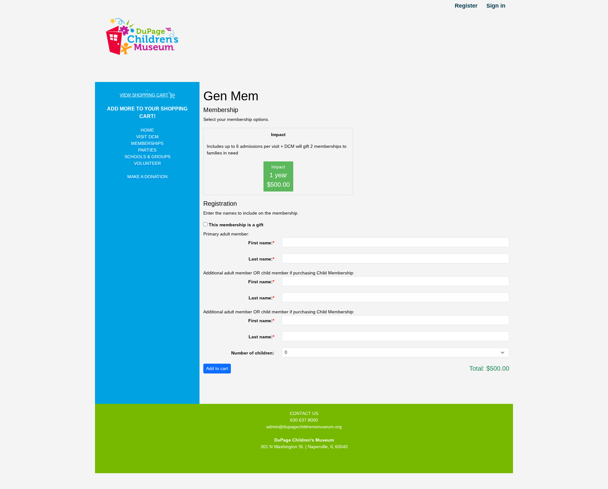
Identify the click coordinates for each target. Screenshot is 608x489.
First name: (260, 242)
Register (466, 6)
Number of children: (252, 352)
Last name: (261, 258)
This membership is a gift (236, 224)
